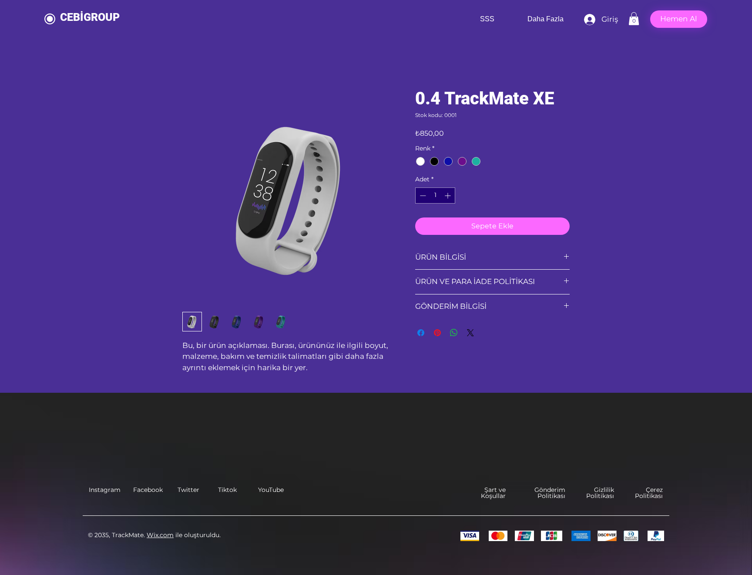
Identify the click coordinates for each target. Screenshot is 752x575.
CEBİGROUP (90, 17)
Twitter (188, 490)
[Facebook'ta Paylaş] (421, 333)
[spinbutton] (435, 195)
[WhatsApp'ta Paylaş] (454, 333)
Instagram (105, 490)
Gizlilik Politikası (600, 493)
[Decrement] (421, 195)
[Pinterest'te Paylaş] (437, 333)
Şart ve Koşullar (493, 493)
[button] (633, 18)
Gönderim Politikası (549, 493)
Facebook (148, 490)
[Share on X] (470, 333)
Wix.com (160, 535)
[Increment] (448, 195)
